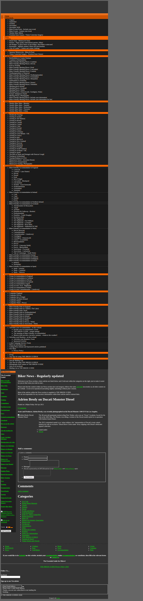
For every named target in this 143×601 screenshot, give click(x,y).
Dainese (24, 507)
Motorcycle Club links (7, 446)
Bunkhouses (4, 389)
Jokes (2, 434)
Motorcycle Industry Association (32, 520)
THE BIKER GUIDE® (30, 537)
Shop (2, 481)
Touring (3, 494)
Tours (59, 548)
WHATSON (9, 548)
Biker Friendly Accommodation (6, 381)
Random (25, 531)
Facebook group (6, 407)
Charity (24, 505)
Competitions (5, 403)
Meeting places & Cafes (8, 442)
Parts (33, 548)
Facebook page (5, 410)
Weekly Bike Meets (6, 506)
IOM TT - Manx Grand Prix (31, 515)
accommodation (51, 555)
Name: (26, 457)
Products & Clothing (29, 530)
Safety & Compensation (30, 533)
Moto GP (25, 518)
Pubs (91, 550)
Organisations (26, 526)
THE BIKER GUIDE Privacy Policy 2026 (54, 567)
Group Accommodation (8, 417)
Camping (93, 548)
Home (7, 546)
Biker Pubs (4, 386)
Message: (27, 467)
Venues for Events (6, 498)
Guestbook (4, 420)
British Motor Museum (29, 503)
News (7, 550)
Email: (26, 459)
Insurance (4, 427)
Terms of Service (69, 468)
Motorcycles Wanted (7, 464)
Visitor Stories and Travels (30, 541)
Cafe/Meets (36, 550)
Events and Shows (28, 511)
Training (3, 484)
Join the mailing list (7, 430)
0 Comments (22, 408)
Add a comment (23, 491)
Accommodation (62, 550)
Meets (59, 546)
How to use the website (7, 423)
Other (24, 528)
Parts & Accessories (7, 474)
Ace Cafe (25, 501)
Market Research (27, 516)
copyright (79, 387)
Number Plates (5, 471)
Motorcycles (26, 522)
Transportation (5, 488)
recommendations (68, 555)
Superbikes (25, 535)
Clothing (3, 400)
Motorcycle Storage (7, 452)
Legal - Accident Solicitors (5, 438)
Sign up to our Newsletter (10, 581)
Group (92, 546)
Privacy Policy (58, 468)
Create (58, 598)
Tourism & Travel (28, 539)
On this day (26, 524)
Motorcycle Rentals (6, 449)
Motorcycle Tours (6, 456)
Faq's (2, 413)
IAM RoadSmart (27, 513)
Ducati (41, 432)
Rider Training (5, 478)
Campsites (4, 396)
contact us (55, 557)
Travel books (5, 491)
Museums (3, 468)
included (22, 555)
